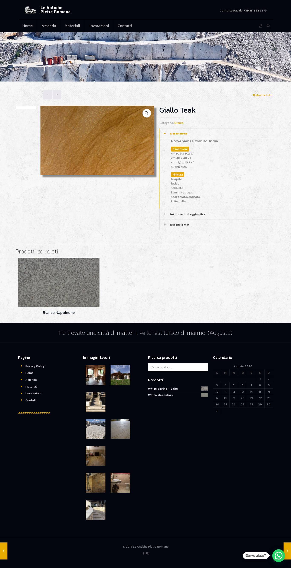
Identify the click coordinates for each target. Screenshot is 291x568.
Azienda (31, 380)
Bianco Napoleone (59, 312)
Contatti (31, 400)
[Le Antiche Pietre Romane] (47, 9)
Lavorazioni (33, 393)
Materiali (31, 386)
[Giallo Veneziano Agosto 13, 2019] (287, 550)
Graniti (141, 58)
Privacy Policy (35, 366)
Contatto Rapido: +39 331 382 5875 (243, 10)
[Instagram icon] (147, 553)
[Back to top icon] (270, 559)
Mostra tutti (264, 95)
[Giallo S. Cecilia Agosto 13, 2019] (3, 550)
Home (126, 58)
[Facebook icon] (143, 553)
